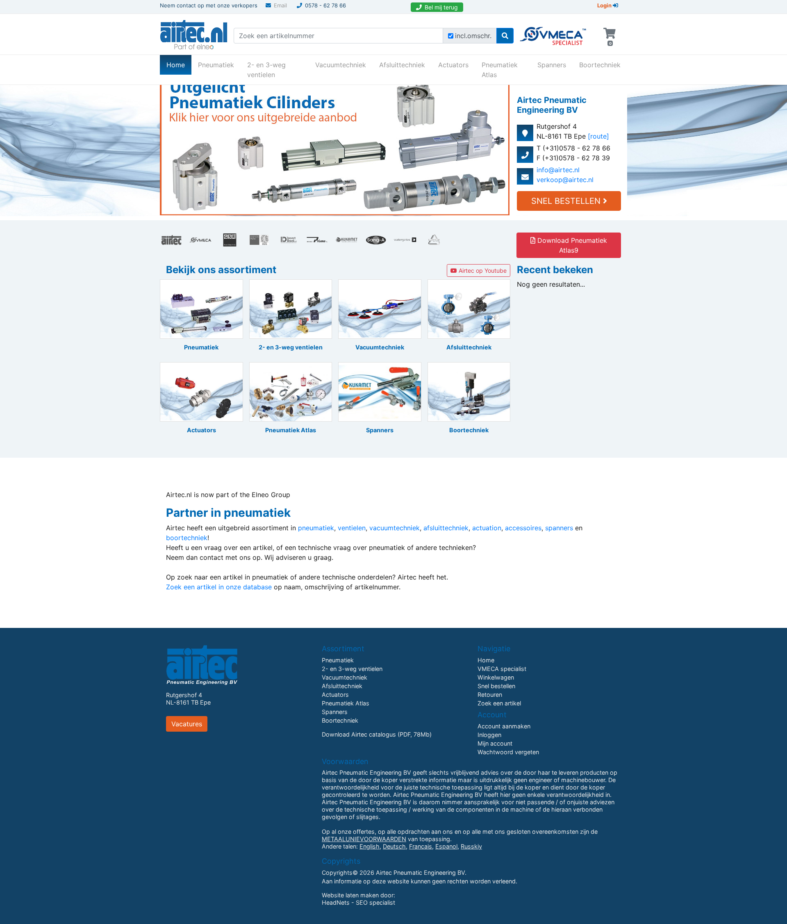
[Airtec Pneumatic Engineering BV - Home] (193, 34)
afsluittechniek (446, 528)
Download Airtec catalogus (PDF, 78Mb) (377, 734)
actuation (486, 528)
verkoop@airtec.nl (565, 180)
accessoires (523, 528)
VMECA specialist (502, 668)
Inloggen (489, 734)
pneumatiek (316, 528)
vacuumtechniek (394, 528)
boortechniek (186, 538)
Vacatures (186, 724)
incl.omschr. (473, 36)
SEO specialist (375, 902)
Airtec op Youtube (482, 270)
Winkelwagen (496, 677)
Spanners (551, 65)
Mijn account (495, 743)
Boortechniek (600, 65)
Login (605, 5)
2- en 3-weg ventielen (266, 70)
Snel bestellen (496, 685)
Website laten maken (350, 895)
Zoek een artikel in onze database (219, 587)
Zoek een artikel (499, 703)
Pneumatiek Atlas (500, 70)
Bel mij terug (441, 7)
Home (178, 64)
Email (280, 5)
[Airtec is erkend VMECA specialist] (553, 32)
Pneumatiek (216, 65)
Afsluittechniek (402, 65)
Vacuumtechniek (340, 65)
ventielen (352, 528)
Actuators (453, 65)
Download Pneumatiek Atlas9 (571, 245)
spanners (559, 528)
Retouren (490, 694)
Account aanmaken (504, 726)
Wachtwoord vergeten (508, 751)
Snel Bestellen (567, 201)
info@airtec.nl (558, 170)
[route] (598, 136)
